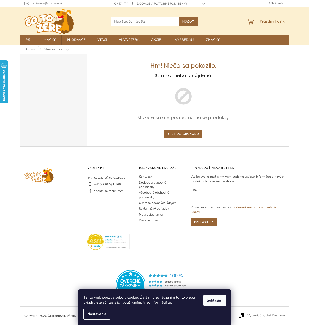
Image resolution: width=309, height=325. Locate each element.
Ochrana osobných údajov (157, 203)
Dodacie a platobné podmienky (162, 4)
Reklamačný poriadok (154, 208)
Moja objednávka (151, 214)
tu (169, 302)
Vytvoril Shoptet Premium (266, 315)
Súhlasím (214, 300)
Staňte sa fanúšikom (109, 191)
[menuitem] (29, 40)
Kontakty (120, 4)
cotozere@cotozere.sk (109, 177)
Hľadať (188, 21)
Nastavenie (96, 314)
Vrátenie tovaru (150, 220)
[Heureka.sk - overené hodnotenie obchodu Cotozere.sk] (154, 284)
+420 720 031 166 (107, 184)
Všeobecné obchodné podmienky (154, 194)
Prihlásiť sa (203, 222)
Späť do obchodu (183, 133)
